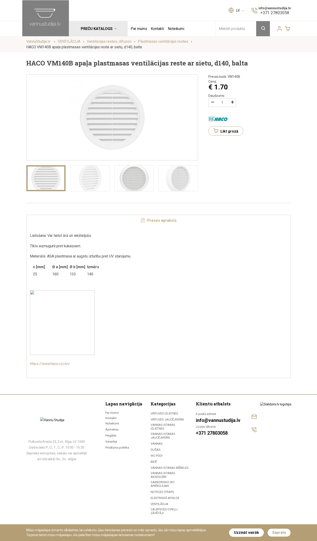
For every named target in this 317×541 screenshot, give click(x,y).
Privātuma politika (117, 447)
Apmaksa (111, 429)
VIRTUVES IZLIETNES (164, 413)
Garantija (111, 441)
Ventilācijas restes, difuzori (109, 41)
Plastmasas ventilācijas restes (163, 41)
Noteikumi (176, 28)
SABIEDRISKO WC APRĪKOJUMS (163, 484)
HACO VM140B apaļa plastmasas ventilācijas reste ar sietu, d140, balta (84, 47)
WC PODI (156, 455)
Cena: (212, 81)
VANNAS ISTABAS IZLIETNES (163, 426)
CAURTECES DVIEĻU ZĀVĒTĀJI (164, 511)
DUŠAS (156, 449)
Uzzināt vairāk (246, 532)
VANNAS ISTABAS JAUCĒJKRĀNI (163, 435)
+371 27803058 (274, 12)
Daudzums (216, 96)
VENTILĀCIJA (69, 41)
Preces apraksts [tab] (161, 220)
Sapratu (279, 532)
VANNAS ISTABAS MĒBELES (170, 467)
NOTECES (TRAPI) (162, 492)
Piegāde (110, 435)
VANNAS (157, 443)
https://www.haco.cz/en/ (50, 364)
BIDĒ (154, 461)
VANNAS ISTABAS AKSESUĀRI (163, 475)
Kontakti (157, 28)
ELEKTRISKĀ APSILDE (165, 498)
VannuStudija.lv (38, 41)
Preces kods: (224, 76)
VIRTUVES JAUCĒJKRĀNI (167, 419)
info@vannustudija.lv (275, 8)
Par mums (139, 28)
